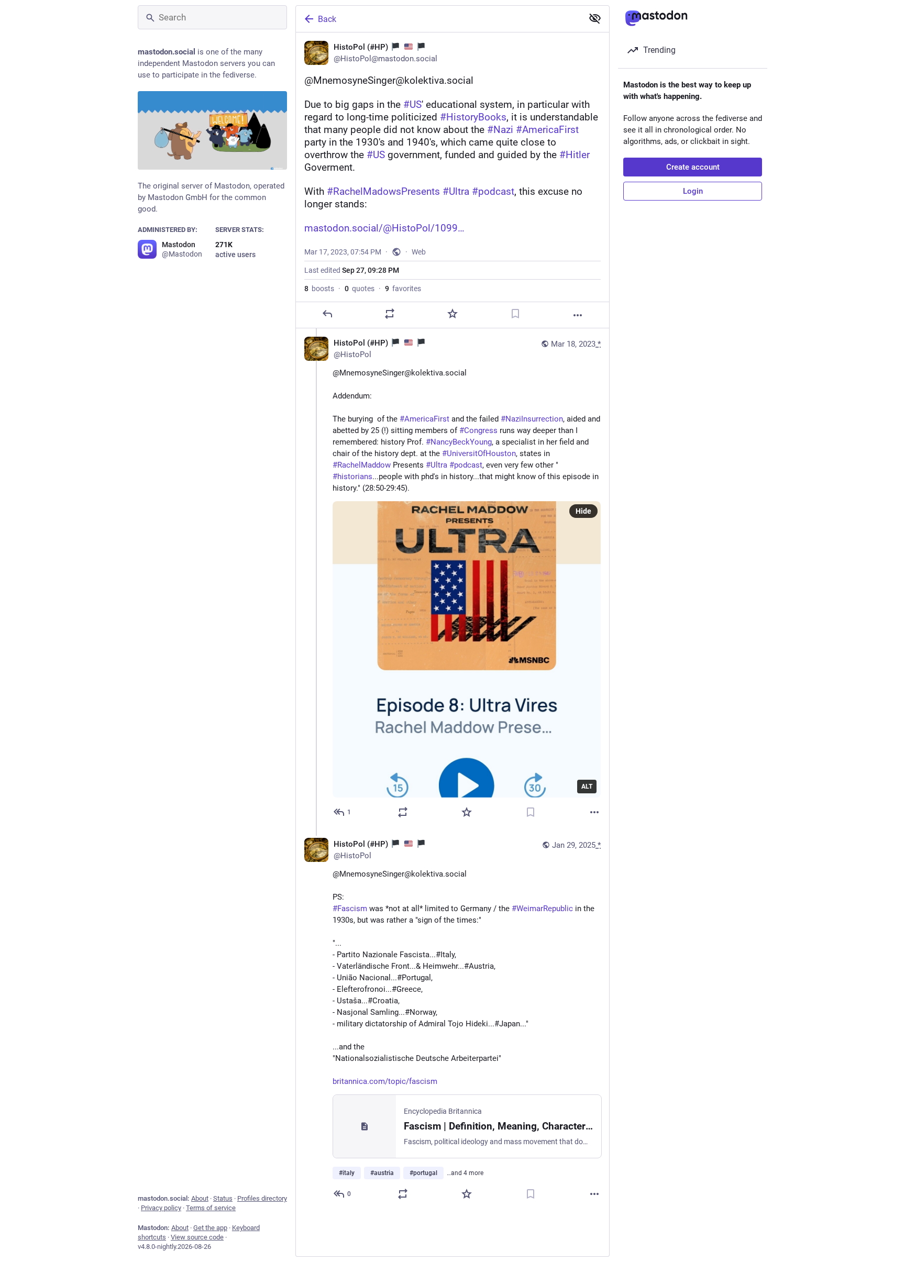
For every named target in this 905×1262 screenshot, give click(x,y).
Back (327, 19)
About (199, 1198)
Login (693, 191)
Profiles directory (262, 1198)
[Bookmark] (515, 313)
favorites (403, 288)
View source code (197, 1237)
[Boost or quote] (389, 313)
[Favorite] (452, 313)
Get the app (210, 1228)
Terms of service (211, 1208)
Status (223, 1198)
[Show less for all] (595, 18)
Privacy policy (161, 1208)
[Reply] (327, 313)
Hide (583, 511)
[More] (577, 315)
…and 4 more (465, 1173)
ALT (586, 786)
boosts (319, 288)
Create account (693, 167)
